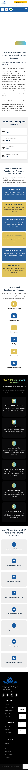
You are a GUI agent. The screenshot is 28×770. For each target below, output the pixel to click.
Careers (6, 748)
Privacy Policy (8, 757)
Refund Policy (8, 751)
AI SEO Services (8, 704)
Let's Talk (7, 43)
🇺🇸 (6, 9)
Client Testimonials (9, 732)
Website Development (9, 710)
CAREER (19, 5)
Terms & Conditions (9, 754)
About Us (7, 743)
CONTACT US (12, 5)
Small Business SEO (9, 707)
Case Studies (8, 726)
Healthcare (7, 713)
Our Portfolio (7, 729)
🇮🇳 (11, 9)
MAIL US (20, 43)
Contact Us (7, 746)
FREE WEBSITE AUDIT (20, 2)
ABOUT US (4, 5)
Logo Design (7, 716)
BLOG (24, 5)
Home (3, 13)
